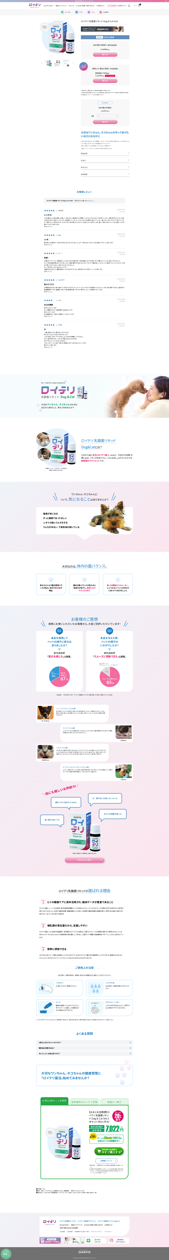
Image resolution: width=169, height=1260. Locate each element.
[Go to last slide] (41, 63)
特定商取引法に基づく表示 (82, 1231)
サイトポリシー (109, 1231)
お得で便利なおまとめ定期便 (69, 1228)
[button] (48, 63)
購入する (105, 55)
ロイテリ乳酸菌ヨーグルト (68, 1221)
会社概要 (62, 1231)
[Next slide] (73, 63)
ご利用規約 (70, 1231)
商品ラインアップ (61, 6)
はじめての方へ (49, 6)
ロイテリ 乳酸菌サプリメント (87, 1221)
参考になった (48, 226)
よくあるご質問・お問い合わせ (85, 6)
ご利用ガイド (100, 6)
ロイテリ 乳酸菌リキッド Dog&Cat (109, 1221)
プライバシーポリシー (97, 1231)
